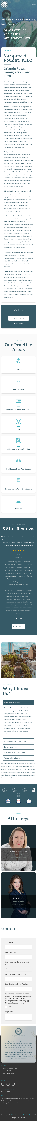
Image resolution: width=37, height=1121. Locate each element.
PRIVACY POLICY (5, 1091)
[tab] (18, 702)
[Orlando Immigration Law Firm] (4, 4)
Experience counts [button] (10, 747)
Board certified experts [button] (12, 703)
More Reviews (18, 626)
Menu (33, 4)
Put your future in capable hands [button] (15, 741)
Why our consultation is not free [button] (15, 752)
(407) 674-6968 (19, 318)
